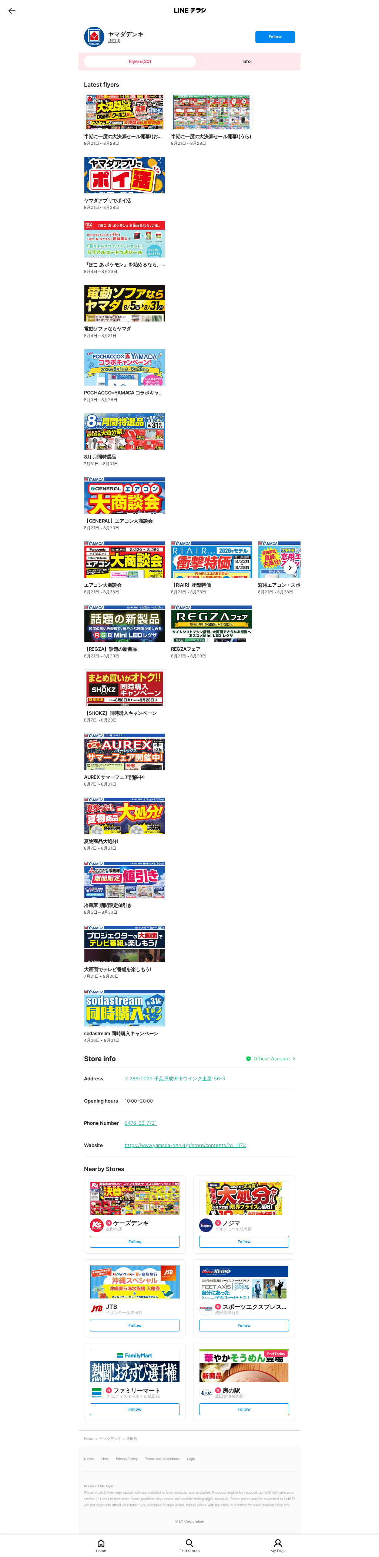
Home (101, 1550)
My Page (278, 1550)
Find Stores (189, 1550)
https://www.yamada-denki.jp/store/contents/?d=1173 (185, 1145)
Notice (89, 1458)
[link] (94, 37)
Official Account (272, 1058)
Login (191, 1458)
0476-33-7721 (141, 1123)
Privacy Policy (127, 1458)
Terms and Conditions (162, 1458)
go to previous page (12, 10)
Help (104, 1458)
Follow (275, 38)
